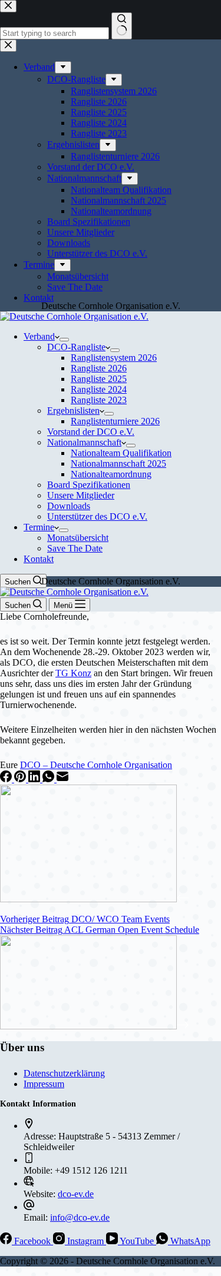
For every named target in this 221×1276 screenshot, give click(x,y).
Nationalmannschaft (84, 442)
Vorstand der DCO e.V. (90, 432)
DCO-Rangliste (76, 347)
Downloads (68, 506)
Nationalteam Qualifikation (121, 453)
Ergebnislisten (73, 411)
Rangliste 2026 (99, 368)
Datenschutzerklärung (64, 1073)
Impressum (44, 1084)
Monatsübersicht (77, 538)
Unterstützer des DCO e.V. (97, 516)
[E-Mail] (62, 779)
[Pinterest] (21, 779)
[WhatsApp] (49, 779)
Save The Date (75, 548)
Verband (39, 336)
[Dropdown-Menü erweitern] (64, 339)
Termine (39, 527)
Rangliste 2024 (99, 389)
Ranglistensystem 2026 (114, 358)
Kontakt (39, 559)
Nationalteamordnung (111, 474)
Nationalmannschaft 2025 (118, 463)
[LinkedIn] (35, 779)
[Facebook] (7, 779)
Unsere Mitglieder (80, 495)
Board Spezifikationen (88, 485)
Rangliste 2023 (99, 400)
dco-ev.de (76, 1194)
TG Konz (73, 673)
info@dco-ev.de (80, 1217)
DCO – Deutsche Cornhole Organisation (96, 765)
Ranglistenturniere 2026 (115, 421)
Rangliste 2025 (99, 379)
